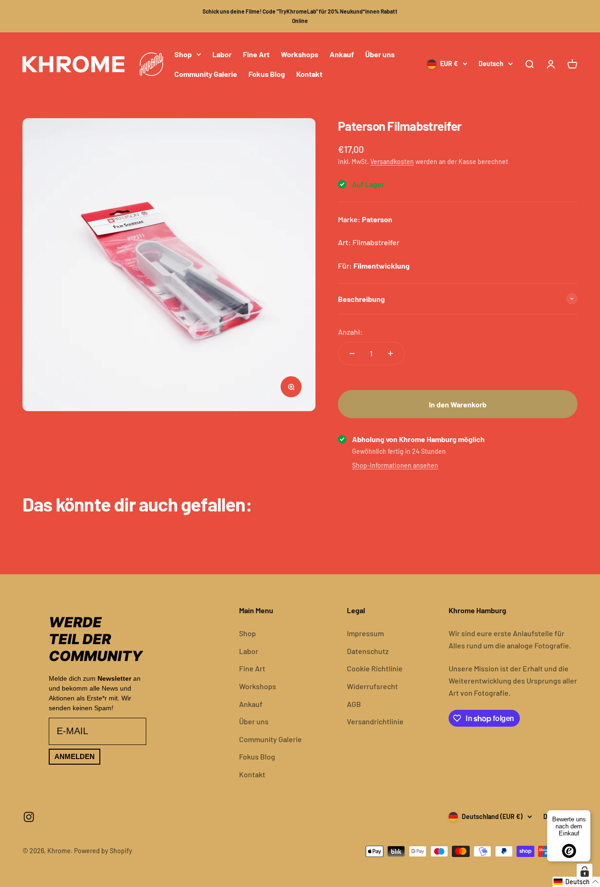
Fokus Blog (266, 73)
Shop (183, 54)
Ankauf (342, 54)
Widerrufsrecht (372, 686)
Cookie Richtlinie (375, 668)
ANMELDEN (74, 756)
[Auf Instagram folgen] (28, 817)
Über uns (380, 54)
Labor (222, 54)
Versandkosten (392, 161)
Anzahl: (350, 331)
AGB (354, 703)
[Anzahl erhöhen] (390, 353)
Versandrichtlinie (375, 721)
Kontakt (309, 73)
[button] (576, 882)
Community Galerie (205, 73)
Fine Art (256, 54)
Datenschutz (368, 650)
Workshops (299, 54)
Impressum (365, 633)
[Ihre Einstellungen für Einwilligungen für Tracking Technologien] (584, 871)
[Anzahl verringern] (352, 353)
